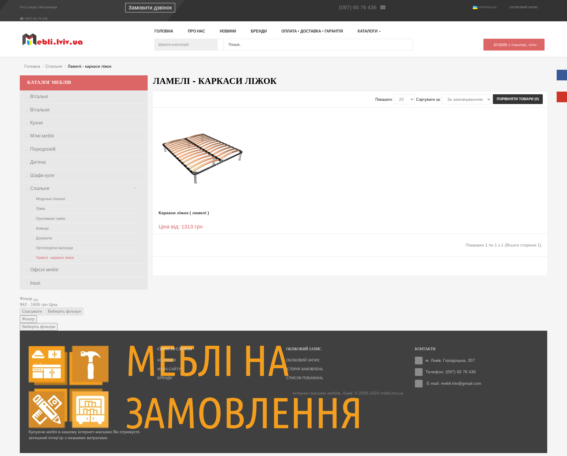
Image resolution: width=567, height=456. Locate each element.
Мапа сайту (169, 369)
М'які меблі (42, 135)
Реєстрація (28, 7)
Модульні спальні (50, 199)
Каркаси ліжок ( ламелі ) (184, 212)
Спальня (39, 188)
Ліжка (40, 209)
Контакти (166, 360)
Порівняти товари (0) (518, 99)
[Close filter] (35, 300)
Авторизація (48, 7)
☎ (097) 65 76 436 (34, 18)
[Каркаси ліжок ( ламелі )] (202, 158)
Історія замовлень (304, 369)
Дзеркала (44, 238)
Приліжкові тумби (50, 219)
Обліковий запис (303, 360)
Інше (35, 282)
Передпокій (43, 149)
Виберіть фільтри (64, 311)
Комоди (42, 228)
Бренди (164, 378)
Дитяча (38, 162)
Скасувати (32, 311)
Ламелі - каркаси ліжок (55, 258)
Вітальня (40, 109)
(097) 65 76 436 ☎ (364, 7)
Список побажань (304, 378)
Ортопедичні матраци (54, 248)
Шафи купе (42, 175)
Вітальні (39, 96)
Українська (487, 7)
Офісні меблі (44, 269)
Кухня (36, 122)
